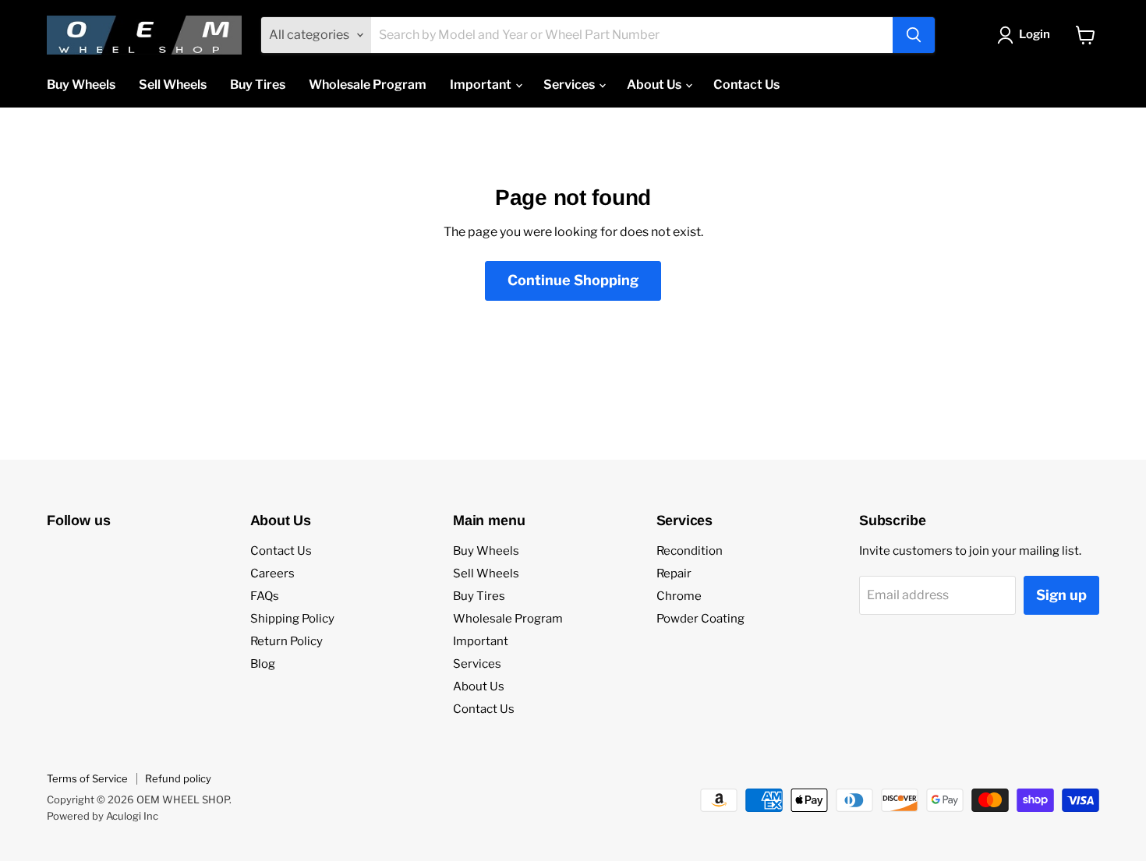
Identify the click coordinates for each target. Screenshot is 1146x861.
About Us (655, 84)
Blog (262, 664)
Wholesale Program (367, 84)
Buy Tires (257, 84)
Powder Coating (700, 619)
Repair (673, 573)
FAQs (264, 596)
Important (482, 84)
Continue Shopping (573, 280)
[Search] (914, 35)
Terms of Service (87, 778)
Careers (272, 573)
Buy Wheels (81, 84)
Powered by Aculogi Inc (102, 816)
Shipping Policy (292, 619)
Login (1034, 34)
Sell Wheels (173, 84)
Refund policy (178, 778)
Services (570, 84)
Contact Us (746, 84)
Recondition (689, 551)
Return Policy (286, 641)
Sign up (1061, 595)
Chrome (679, 596)
